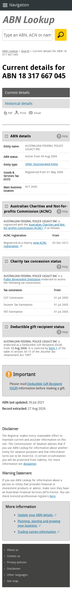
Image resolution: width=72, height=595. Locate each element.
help (65, 136)
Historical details (18, 103)
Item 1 (53, 348)
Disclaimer (14, 568)
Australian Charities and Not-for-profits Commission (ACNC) (34, 226)
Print (23, 113)
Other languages (17, 575)
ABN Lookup (10, 51)
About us (12, 550)
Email (37, 113)
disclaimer (30, 464)
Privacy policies (16, 562)
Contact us (13, 556)
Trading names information (37, 532)
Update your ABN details (35, 515)
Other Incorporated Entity (41, 164)
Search (25, 51)
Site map (12, 581)
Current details (17, 92)
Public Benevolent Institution (22, 279)
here (53, 496)
